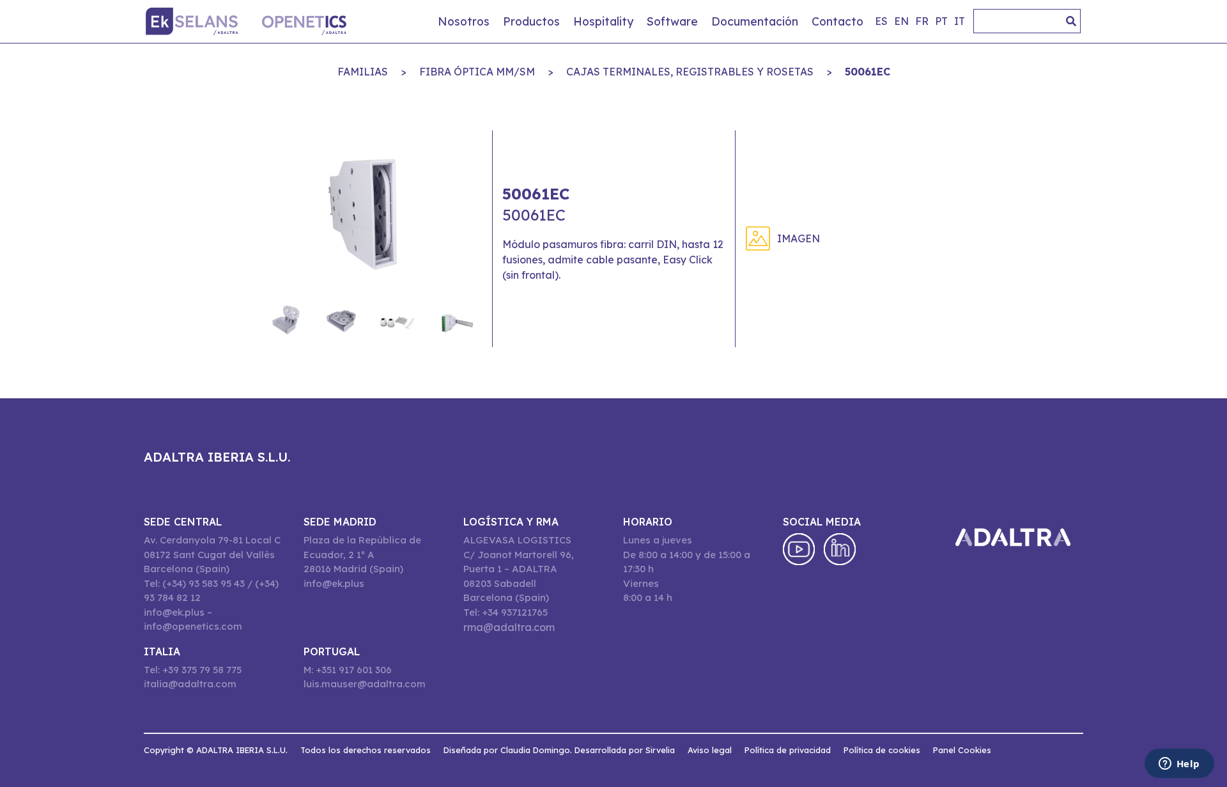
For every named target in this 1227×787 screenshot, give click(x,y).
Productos (531, 21)
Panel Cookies (962, 750)
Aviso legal (710, 750)
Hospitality (603, 21)
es (881, 21)
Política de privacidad (788, 750)
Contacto (837, 21)
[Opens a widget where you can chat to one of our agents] (1179, 765)
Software (672, 21)
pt (941, 21)
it (959, 21)
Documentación (754, 21)
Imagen (798, 238)
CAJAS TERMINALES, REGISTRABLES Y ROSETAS (690, 71)
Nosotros (464, 21)
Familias (362, 71)
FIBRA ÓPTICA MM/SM (477, 71)
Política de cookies (882, 750)
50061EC (867, 71)
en (901, 21)
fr (922, 21)
